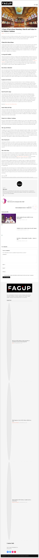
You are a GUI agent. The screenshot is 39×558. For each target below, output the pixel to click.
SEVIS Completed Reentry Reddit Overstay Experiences (9, 218)
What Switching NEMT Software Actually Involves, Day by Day (9, 501)
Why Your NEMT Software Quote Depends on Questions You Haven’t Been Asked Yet (9, 342)
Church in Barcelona (5, 177)
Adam (21, 422)
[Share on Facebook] (3, 176)
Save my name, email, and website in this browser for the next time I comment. (19, 275)
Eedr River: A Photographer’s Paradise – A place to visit (9, 239)
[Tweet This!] (2, 176)
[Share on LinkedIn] (5, 176)
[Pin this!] (6, 176)
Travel (3, 33)
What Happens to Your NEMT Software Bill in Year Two (9, 421)
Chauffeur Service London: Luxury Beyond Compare (9, 229)
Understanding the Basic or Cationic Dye (23, 207)
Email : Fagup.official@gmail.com (12, 547)
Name (4, 264)
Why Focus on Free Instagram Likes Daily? (16, 201)
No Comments (18, 33)
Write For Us (9, 548)
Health (13, 422)
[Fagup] (7, 5)
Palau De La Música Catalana (28, 177)
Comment (5, 254)
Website (4, 271)
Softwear (17, 422)
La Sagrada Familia (19, 177)
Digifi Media (27, 555)
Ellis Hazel (7, 33)
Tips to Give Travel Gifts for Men (11, 104)
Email (4, 268)
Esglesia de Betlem (12, 177)
